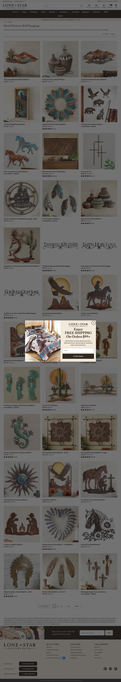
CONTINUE (78, 356)
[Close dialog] (93, 322)
